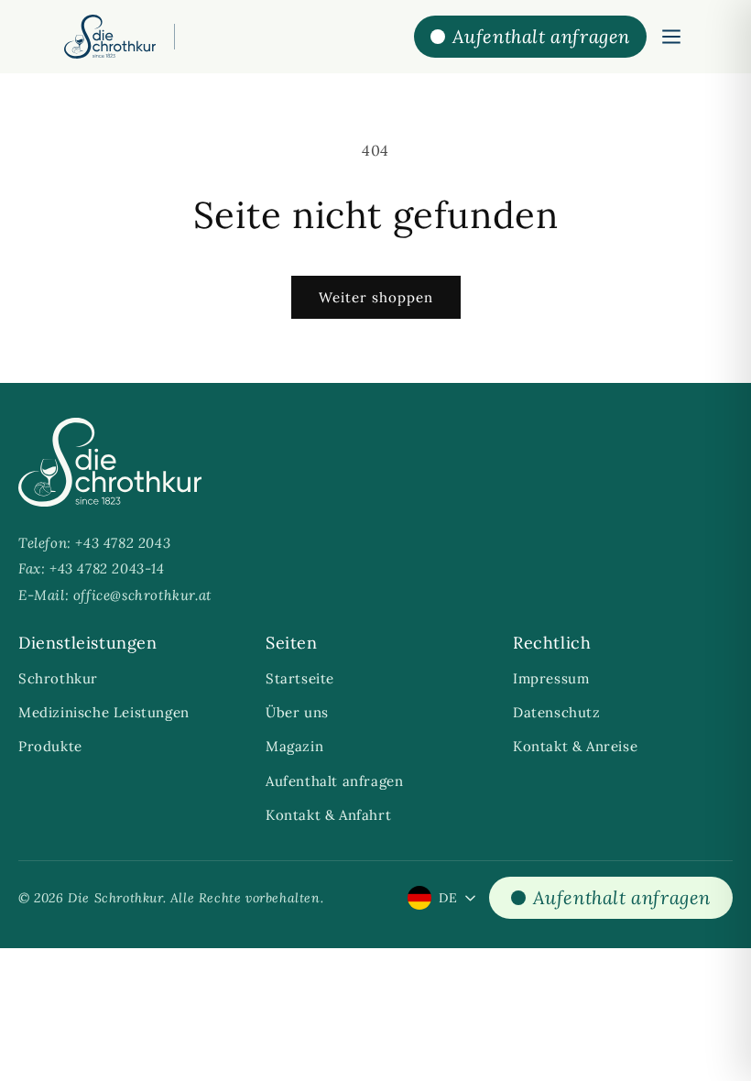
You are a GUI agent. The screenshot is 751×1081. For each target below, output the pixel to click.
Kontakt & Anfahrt (328, 815)
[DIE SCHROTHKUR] (110, 37)
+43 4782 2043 (122, 542)
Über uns (297, 712)
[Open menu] (671, 36)
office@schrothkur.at (142, 595)
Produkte (50, 746)
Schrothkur (58, 678)
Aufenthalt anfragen (334, 781)
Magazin (294, 746)
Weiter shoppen (376, 297)
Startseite (300, 678)
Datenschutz (557, 712)
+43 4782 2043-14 (107, 568)
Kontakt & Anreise (575, 746)
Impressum (551, 678)
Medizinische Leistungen (104, 712)
